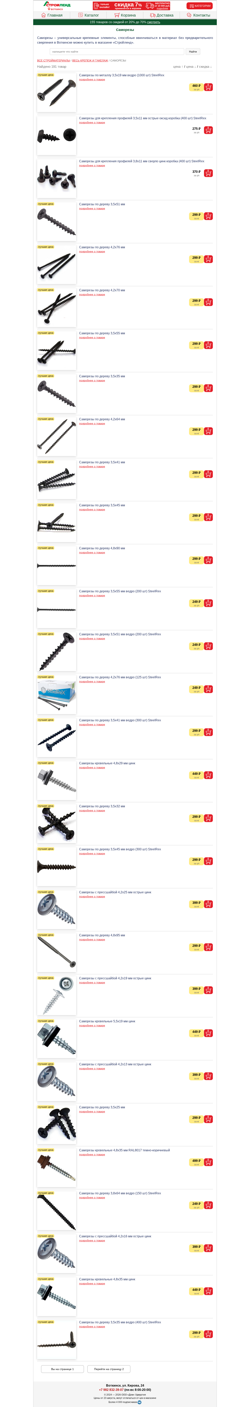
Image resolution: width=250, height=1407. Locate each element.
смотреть (153, 22)
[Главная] (56, 4)
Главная (54, 15)
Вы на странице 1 (62, 1369)
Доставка (165, 15)
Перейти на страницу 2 (109, 1369)
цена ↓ (191, 66)
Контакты (201, 15)
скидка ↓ (205, 66)
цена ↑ (178, 66)
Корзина (128, 15)
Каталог (92, 15)
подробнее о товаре (92, 79)
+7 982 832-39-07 (111, 1389)
